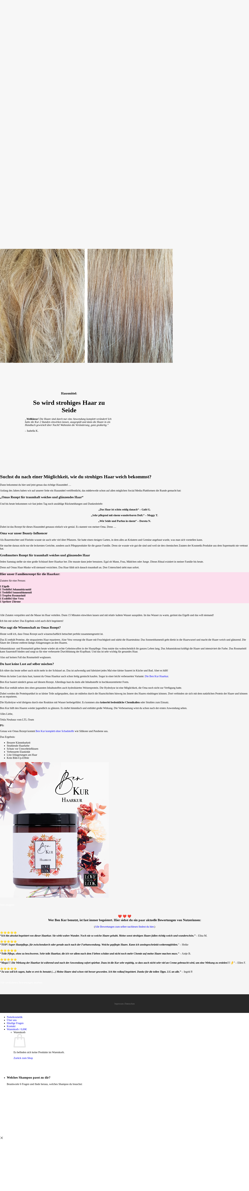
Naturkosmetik (15, 1017)
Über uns (12, 1020)
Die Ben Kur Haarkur (156, 676)
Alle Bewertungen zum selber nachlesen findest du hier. (124, 926)
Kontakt (11, 1026)
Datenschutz (130, 1004)
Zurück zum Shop (23, 1058)
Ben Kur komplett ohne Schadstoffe (55, 731)
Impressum (119, 1004)
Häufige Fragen (15, 1023)
